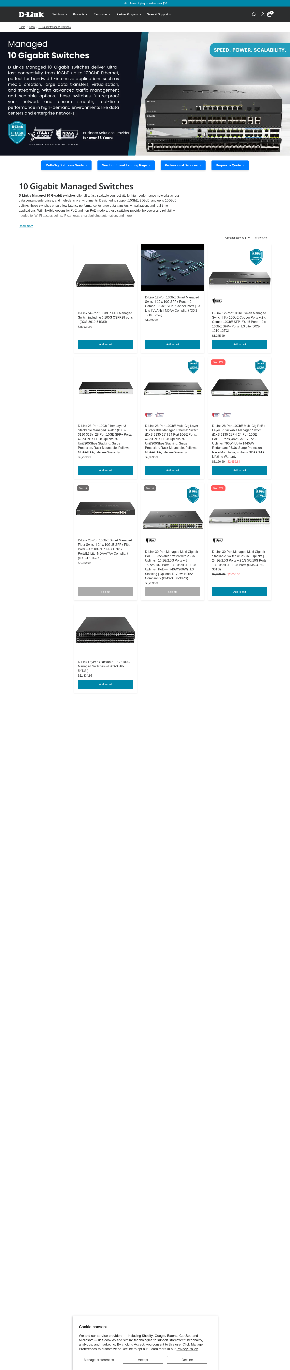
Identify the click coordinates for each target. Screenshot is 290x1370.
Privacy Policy (187, 1349)
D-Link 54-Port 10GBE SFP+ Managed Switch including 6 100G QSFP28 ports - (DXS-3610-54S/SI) (105, 317)
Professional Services (181, 165)
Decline (187, 1360)
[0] (268, 14)
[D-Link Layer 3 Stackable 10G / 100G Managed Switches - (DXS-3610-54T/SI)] (105, 630)
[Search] (254, 14)
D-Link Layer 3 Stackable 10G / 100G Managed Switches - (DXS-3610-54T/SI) (104, 666)
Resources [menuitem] (101, 14)
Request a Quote (228, 165)
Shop (32, 27)
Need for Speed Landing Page (124, 165)
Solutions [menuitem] (58, 14)
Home (22, 27)
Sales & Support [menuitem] (157, 14)
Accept (143, 1360)
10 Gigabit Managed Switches (54, 27)
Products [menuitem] (79, 14)
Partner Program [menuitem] (127, 14)
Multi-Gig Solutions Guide (65, 165)
